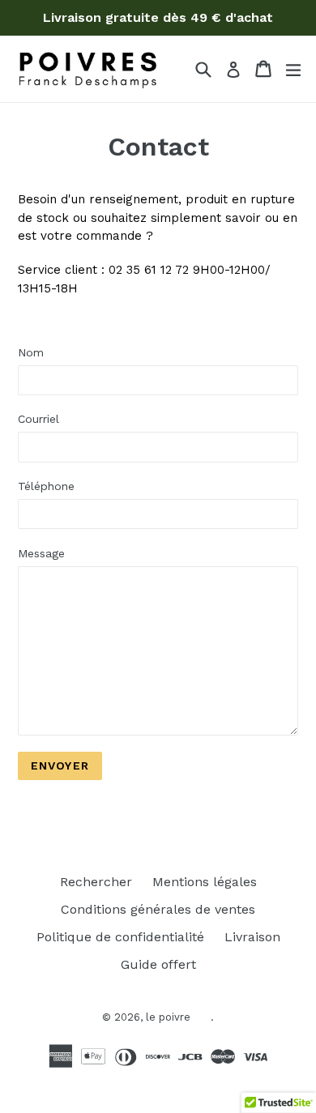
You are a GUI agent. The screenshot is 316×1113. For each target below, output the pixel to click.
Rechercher (96, 881)
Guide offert (158, 964)
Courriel (38, 418)
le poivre (168, 1017)
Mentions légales (204, 881)
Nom (31, 352)
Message (41, 553)
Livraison (252, 937)
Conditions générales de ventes (158, 909)
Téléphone (46, 486)
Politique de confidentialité (120, 937)
